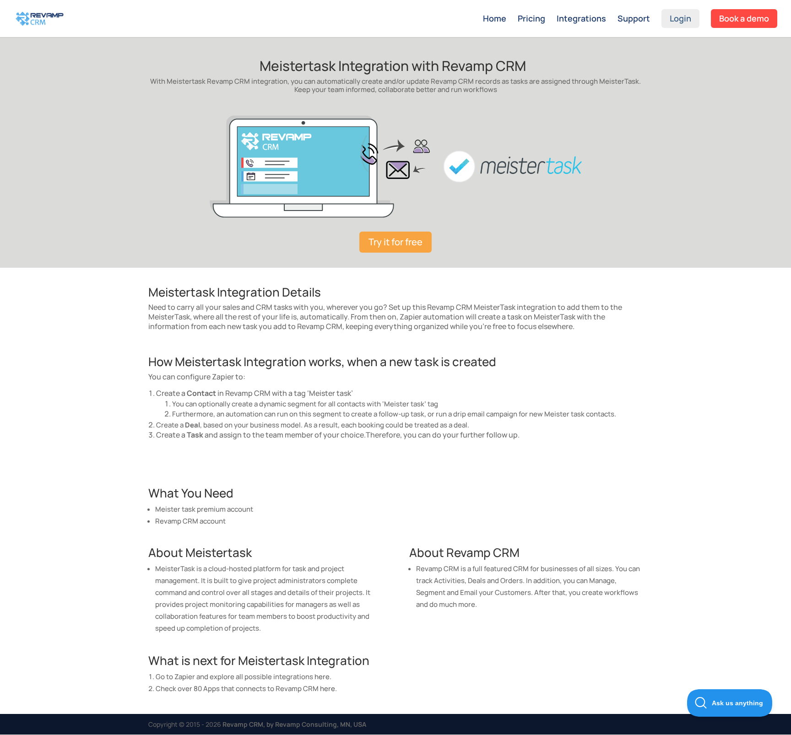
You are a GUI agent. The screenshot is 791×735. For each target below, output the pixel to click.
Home (494, 19)
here (322, 676)
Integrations (581, 19)
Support (634, 19)
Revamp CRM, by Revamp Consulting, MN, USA (294, 724)
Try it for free (395, 242)
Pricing (531, 19)
